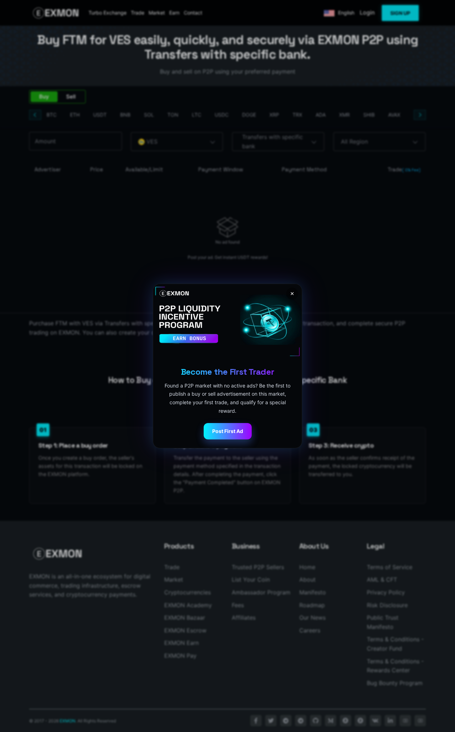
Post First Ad (227, 431)
